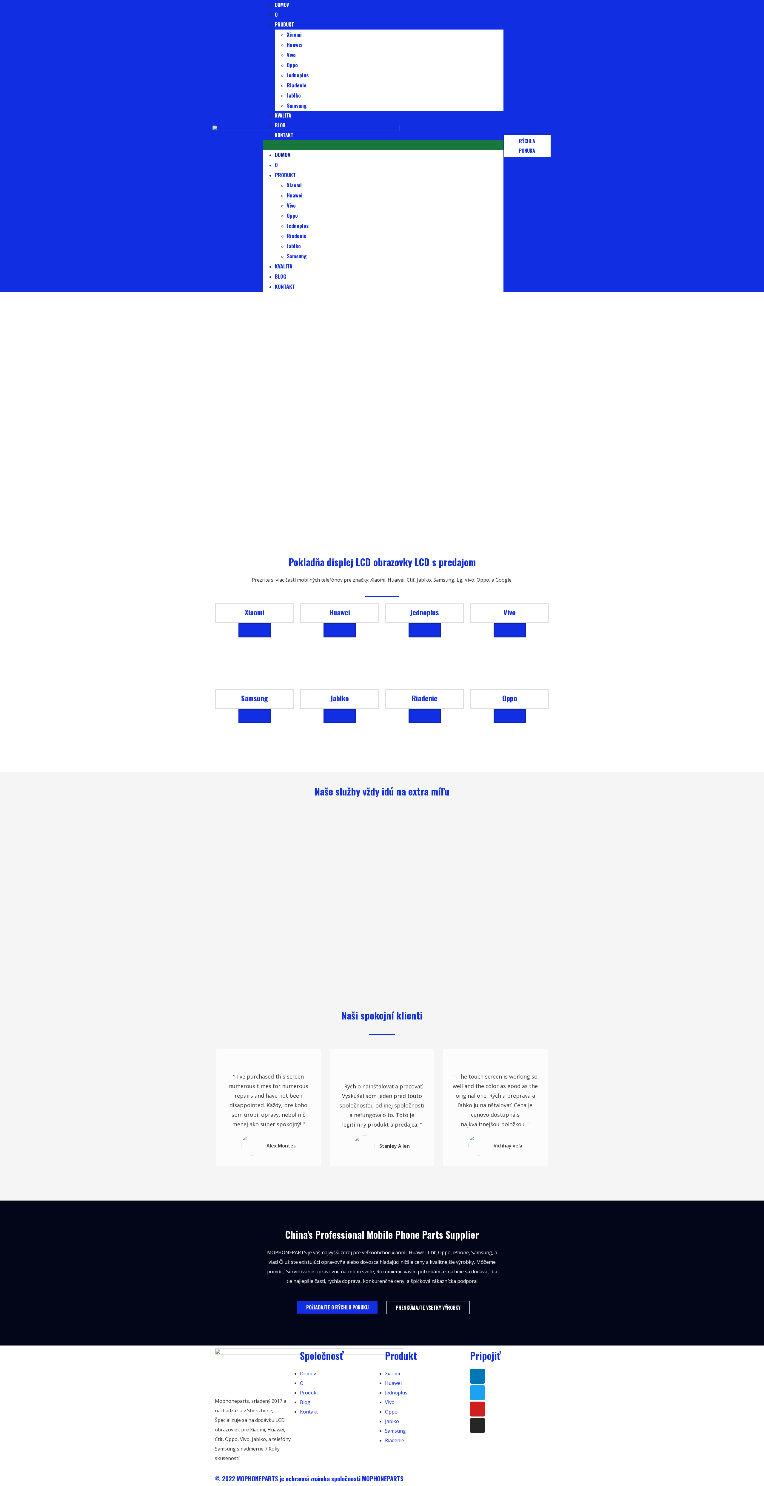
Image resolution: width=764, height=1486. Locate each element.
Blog (280, 125)
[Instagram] (477, 1425)
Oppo (292, 65)
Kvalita (283, 115)
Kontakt (284, 135)
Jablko (294, 95)
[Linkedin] (477, 1376)
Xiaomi (294, 34)
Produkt (284, 24)
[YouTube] (477, 1409)
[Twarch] (477, 1392)
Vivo (291, 54)
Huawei (295, 44)
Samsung (297, 105)
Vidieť (254, 630)
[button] (383, 145)
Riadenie (296, 85)
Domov (282, 154)
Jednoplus (298, 75)
